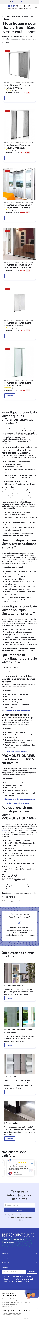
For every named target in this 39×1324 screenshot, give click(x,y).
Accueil (4, 13)
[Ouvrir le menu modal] (2, 7)
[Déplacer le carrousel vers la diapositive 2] (17, 942)
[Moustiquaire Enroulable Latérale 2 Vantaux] (19, 302)
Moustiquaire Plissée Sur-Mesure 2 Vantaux (18, 146)
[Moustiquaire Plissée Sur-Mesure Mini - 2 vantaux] (19, 244)
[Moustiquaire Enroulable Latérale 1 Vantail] (19, 362)
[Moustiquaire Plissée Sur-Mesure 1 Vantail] (19, 65)
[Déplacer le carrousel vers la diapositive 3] (19, 942)
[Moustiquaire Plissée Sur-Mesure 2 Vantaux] (19, 124)
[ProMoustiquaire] (19, 7)
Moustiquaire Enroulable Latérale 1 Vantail (17, 384)
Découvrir (10, 98)
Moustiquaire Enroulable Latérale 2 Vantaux (17, 324)
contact (8, 900)
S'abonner (32, 1272)
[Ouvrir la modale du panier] (36, 7)
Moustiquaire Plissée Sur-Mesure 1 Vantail (18, 87)
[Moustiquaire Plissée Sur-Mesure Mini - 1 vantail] (19, 184)
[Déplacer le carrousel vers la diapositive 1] (16, 942)
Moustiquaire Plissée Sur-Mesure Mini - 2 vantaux (18, 266)
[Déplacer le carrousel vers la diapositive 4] (21, 942)
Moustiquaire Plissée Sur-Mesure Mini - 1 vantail (18, 206)
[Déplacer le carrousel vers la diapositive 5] (22, 942)
